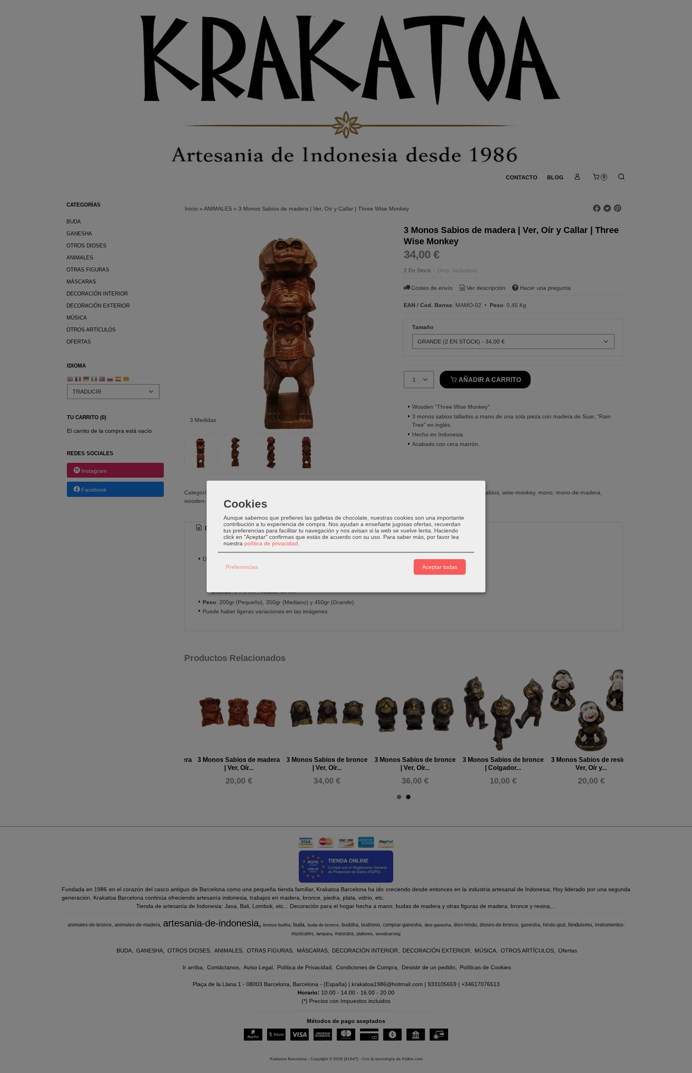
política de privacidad (271, 543)
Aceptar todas (439, 567)
